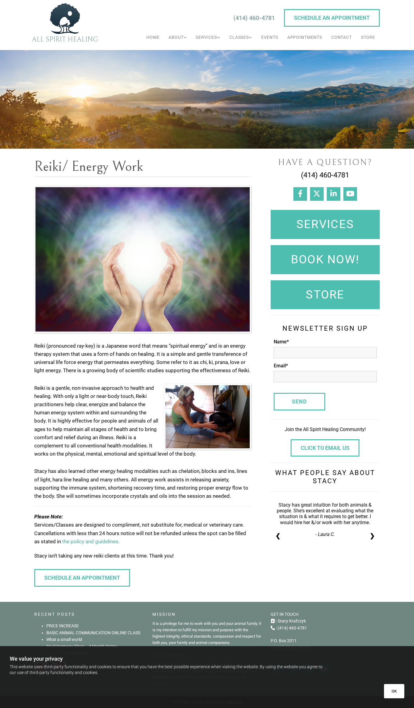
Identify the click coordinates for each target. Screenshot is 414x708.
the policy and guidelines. (91, 541)
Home (152, 37)
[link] (177, 37)
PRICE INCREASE (62, 625)
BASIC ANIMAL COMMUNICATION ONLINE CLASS (93, 632)
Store (368, 37)
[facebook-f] (300, 194)
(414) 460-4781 (254, 18)
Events (269, 37)
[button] (332, 18)
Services (206, 37)
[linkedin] (333, 194)
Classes (239, 37)
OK (394, 691)
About (176, 37)
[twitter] (317, 194)
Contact (341, 37)
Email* (281, 366)
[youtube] (350, 194)
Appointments (304, 37)
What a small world (64, 639)
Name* (281, 342)
